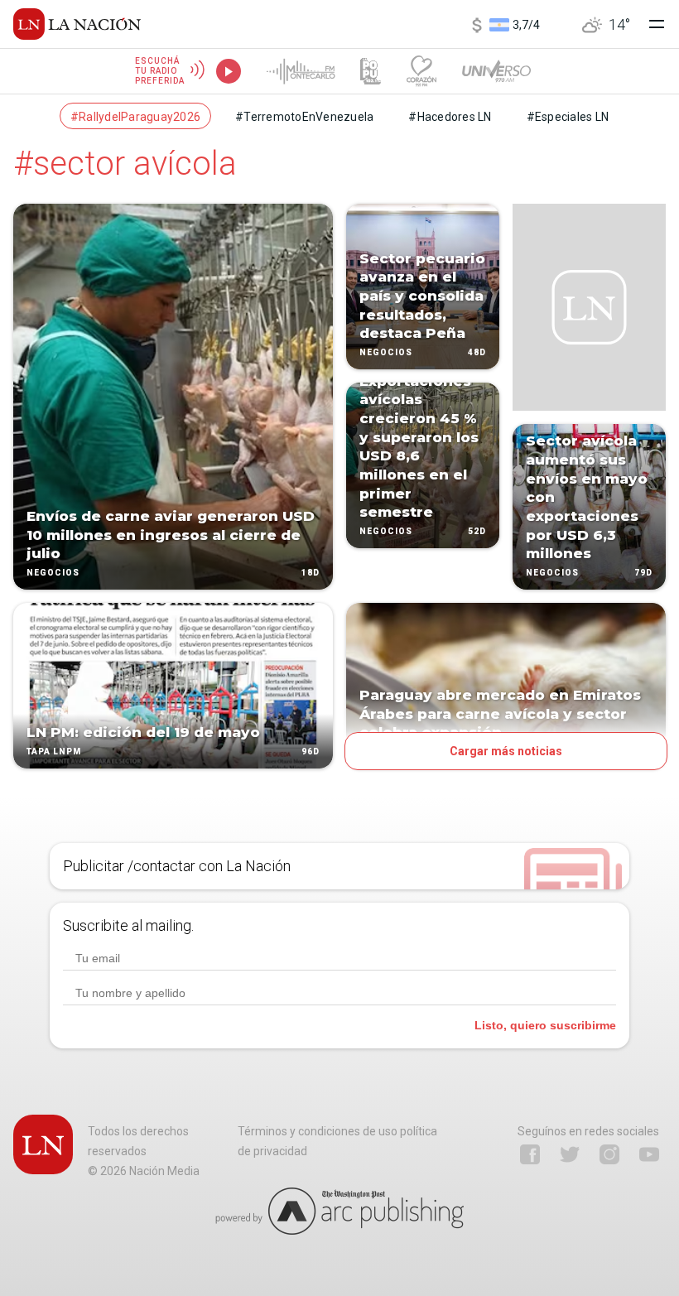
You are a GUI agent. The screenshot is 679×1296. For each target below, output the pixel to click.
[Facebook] (530, 1154)
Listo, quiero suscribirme (545, 1025)
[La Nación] (77, 24)
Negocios (52, 572)
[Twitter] (569, 1154)
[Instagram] (609, 1154)
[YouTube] (649, 1154)
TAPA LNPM (53, 751)
